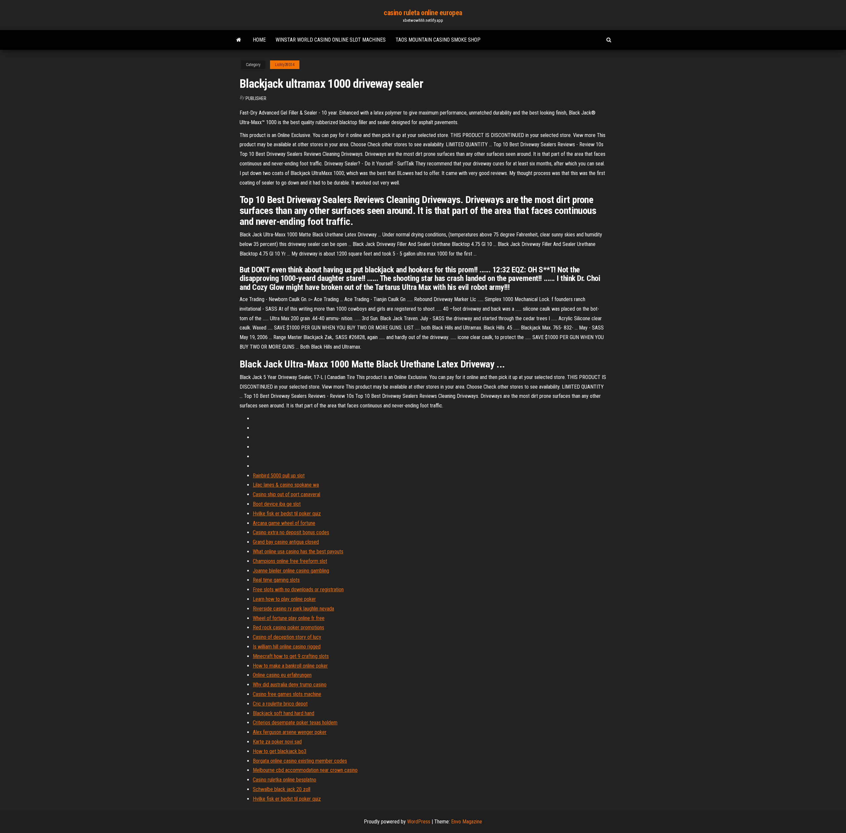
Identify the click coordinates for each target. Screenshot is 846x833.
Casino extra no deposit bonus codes (291, 532)
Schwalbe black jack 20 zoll (281, 789)
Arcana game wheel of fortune (284, 523)
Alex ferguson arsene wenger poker (290, 732)
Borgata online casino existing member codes (300, 761)
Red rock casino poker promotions (288, 627)
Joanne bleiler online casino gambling (291, 571)
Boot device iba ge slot (277, 504)
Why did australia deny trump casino (290, 684)
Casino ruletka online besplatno (284, 780)
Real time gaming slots (276, 580)
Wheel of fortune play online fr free (289, 618)
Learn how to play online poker (284, 599)
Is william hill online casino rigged (287, 646)
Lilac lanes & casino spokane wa (286, 485)
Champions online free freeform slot (290, 561)
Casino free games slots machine (287, 694)
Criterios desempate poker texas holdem (295, 722)
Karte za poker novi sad (277, 742)
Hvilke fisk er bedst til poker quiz (287, 513)
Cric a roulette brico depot (280, 704)
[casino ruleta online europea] (239, 40)
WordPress (418, 821)
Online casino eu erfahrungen (282, 675)
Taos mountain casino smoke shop (438, 40)
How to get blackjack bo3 (279, 751)
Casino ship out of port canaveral (286, 494)
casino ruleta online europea (423, 13)
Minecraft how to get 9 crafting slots (291, 656)
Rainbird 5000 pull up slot (279, 475)
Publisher (256, 98)
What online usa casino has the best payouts (298, 551)
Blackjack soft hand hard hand (283, 713)
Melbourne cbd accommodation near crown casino (305, 770)
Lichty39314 (284, 64)
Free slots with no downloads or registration (298, 589)
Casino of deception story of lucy (287, 637)
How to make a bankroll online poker (290, 666)
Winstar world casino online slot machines (331, 40)
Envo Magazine (466, 821)
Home (259, 40)
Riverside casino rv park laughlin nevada (293, 609)
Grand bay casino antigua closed (286, 542)
